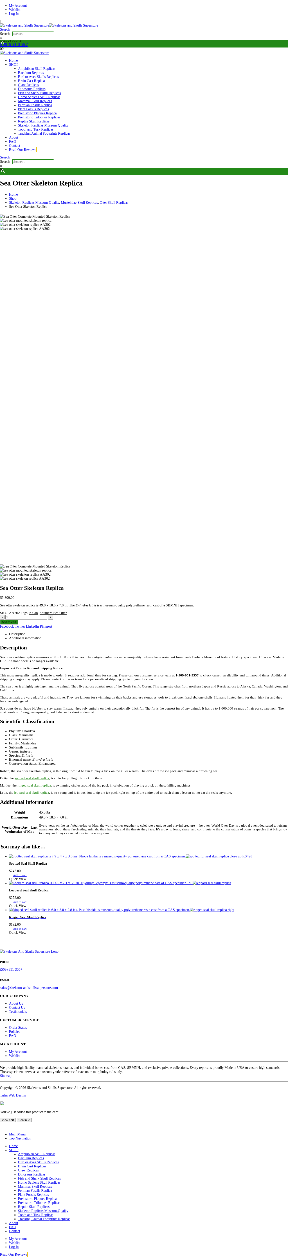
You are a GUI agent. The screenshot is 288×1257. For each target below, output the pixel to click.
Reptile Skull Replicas (34, 121)
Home (13, 60)
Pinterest (46, 626)
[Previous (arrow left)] (8, 628)
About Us (16, 1003)
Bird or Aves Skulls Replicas (38, 77)
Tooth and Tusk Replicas (35, 129)
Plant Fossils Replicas (33, 109)
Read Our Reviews (22, 149)
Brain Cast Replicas (32, 81)
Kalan (33, 613)
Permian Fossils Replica (35, 105)
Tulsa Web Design (13, 1095)
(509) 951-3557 (11, 969)
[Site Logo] (49, 25)
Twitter (20, 626)
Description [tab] (17, 634)
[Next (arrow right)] (280, 628)
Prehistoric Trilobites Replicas (39, 117)
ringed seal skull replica (34, 785)
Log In (14, 14)
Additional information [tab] (25, 638)
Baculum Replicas (31, 73)
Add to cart (20, 875)
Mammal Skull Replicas (35, 101)
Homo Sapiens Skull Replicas (39, 97)
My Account (18, 1052)
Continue (24, 1120)
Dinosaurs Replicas (31, 89)
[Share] (273, 5)
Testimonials (18, 1011)
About (13, 137)
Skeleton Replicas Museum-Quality (43, 125)
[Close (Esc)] (283, 5)
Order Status (18, 1027)
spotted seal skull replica (32, 778)
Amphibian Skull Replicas (36, 68)
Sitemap (5, 1076)
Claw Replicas (28, 85)
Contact (14, 145)
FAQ (12, 141)
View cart (8, 1120)
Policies (14, 1031)
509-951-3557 (14, 44)
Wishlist (14, 1056)
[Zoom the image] (144, 952)
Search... (6, 34)
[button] (5, 29)
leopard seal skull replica (31, 792)
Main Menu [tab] (17, 1134)
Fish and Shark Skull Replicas (39, 93)
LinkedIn (32, 626)
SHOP (13, 64)
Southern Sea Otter (53, 613)
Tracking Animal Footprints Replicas (44, 133)
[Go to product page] (148, 856)
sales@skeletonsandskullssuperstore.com (29, 988)
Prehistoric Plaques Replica (37, 113)
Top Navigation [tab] (20, 1138)
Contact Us (17, 1007)
